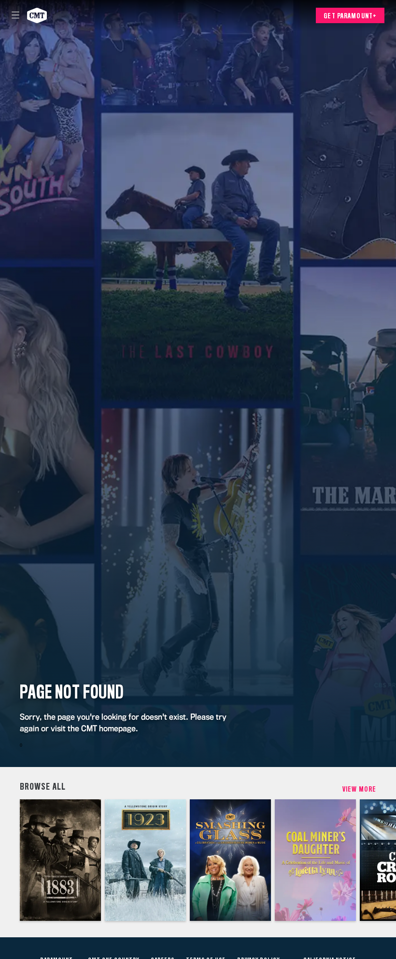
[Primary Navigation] (15, 15)
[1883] (60, 860)
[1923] (145, 860)
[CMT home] (37, 15)
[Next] (386, 860)
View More (359, 789)
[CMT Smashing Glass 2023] (230, 860)
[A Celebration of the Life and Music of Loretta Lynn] (315, 860)
